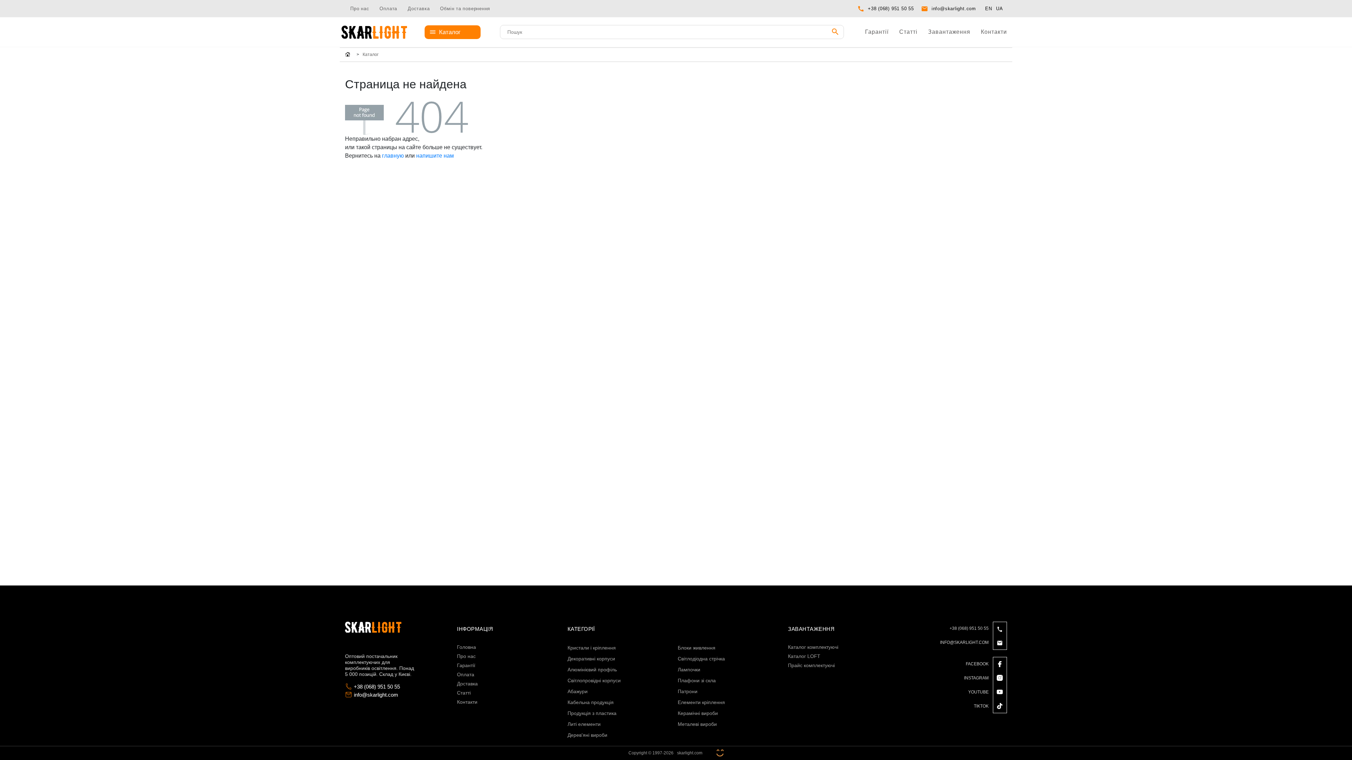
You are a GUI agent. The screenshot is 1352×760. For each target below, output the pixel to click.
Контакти (994, 32)
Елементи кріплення (701, 702)
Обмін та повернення (465, 8)
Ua (999, 8)
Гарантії (877, 32)
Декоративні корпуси (591, 658)
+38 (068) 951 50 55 (891, 8)
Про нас (359, 8)
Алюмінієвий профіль (592, 669)
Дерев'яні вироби (587, 735)
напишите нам (435, 156)
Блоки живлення (696, 648)
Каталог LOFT (804, 656)
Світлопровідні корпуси (594, 680)
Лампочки (689, 669)
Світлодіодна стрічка (701, 658)
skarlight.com (689, 752)
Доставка (419, 8)
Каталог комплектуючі (813, 647)
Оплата (388, 8)
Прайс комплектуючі (811, 665)
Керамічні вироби (698, 713)
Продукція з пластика (592, 713)
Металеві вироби (697, 724)
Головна (466, 647)
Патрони (687, 691)
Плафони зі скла (697, 680)
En (988, 8)
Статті (908, 32)
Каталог (450, 32)
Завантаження (949, 32)
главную (393, 156)
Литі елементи (584, 724)
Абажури (578, 691)
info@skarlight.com (954, 8)
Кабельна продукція (591, 702)
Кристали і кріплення (592, 648)
